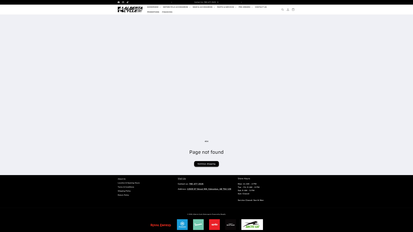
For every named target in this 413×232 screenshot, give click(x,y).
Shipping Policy (124, 191)
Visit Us (182, 178)
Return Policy (123, 195)
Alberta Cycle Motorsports (202, 214)
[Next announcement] (241, 2)
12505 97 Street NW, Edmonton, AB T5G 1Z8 (209, 189)
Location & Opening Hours (129, 183)
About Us (122, 179)
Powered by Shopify (219, 214)
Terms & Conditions (126, 187)
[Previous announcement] (171, 2)
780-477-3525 (196, 184)
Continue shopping (206, 164)
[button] (154, 7)
